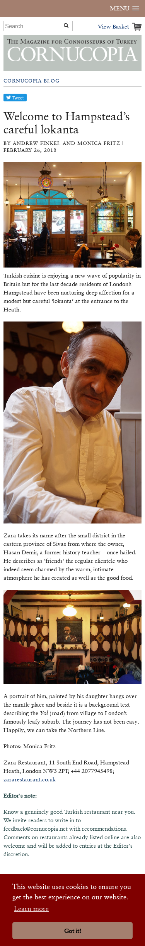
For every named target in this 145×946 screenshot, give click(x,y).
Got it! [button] (72, 930)
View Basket (113, 26)
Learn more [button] (31, 908)
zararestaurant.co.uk (29, 779)
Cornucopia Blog (31, 81)
